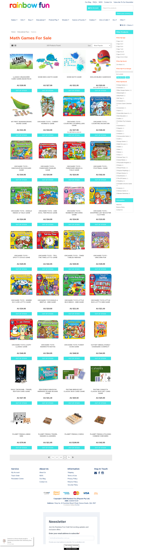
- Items (127, 25)
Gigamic (121, 128)
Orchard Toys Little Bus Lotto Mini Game (100, 301)
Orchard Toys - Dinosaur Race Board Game (21, 168)
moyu (120, 154)
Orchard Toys (123, 157)
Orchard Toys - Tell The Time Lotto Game (47, 256)
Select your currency (124, 13)
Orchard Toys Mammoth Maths (47, 346)
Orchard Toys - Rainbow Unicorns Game (74, 213)
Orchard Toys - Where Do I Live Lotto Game (21, 301)
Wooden (65, 20)
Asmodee (121, 87)
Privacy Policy (72, 479)
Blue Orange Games (125, 90)
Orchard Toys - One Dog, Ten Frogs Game (47, 212)
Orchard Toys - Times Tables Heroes (74, 256)
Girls (22, 20)
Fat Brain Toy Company (123, 122)
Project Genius (123, 173)
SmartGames (122, 176)
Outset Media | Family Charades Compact (100, 346)
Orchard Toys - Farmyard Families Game (47, 168)
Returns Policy (120, 207)
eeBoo (120, 118)
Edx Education (123, 116)
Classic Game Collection (124, 104)
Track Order (15, 475)
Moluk (120, 152)
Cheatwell (121, 101)
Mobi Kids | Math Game (48, 77)
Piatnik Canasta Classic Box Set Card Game (100, 391)
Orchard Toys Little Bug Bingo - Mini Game (74, 301)
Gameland (121, 125)
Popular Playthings (124, 170)
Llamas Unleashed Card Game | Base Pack (21, 78)
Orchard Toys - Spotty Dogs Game (21, 256)
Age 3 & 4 (120, 44)
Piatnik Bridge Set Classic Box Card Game (74, 390)
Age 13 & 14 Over (123, 57)
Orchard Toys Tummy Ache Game (74, 346)
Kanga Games (123, 141)
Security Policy (73, 485)
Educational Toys (23, 32)
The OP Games (123, 178)
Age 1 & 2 (120, 41)
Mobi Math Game (74, 77)
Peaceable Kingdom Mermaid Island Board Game (48, 391)
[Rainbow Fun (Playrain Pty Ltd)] (29, 5)
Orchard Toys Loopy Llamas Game (21, 346)
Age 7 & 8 (120, 49)
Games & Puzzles (78, 20)
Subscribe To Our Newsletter (123, 2)
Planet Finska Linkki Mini (21, 435)
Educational (40, 20)
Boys (30, 20)
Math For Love (123, 144)
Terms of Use (72, 475)
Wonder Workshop (124, 193)
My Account (15, 472)
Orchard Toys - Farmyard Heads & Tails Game (74, 168)
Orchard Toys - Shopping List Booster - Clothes (100, 213)
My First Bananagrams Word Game (21, 122)
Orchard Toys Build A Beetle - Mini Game (48, 301)
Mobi (120, 149)
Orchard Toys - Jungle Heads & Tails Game (21, 212)
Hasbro (121, 131)
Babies (13, 20)
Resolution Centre (17, 479)
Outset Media (122, 160)
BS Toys (121, 98)
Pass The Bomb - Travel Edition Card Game (21, 390)
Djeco (120, 110)
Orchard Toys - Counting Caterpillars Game (74, 123)
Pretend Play (53, 20)
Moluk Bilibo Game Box (100, 77)
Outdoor (92, 20)
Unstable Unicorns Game (124, 184)
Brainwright (122, 93)
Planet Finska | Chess (74, 434)
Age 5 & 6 (120, 46)
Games (33, 32)
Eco (114, 20)
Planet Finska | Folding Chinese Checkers (100, 435)
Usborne (121, 188)
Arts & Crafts (104, 20)
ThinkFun (121, 181)
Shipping (70, 472)
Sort (89, 45)
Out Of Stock (21, 90)
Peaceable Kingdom (124, 162)
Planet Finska (123, 168)
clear (127, 77)
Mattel (120, 146)
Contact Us (108, 2)
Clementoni (122, 108)
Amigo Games (123, 85)
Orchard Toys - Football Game (100, 167)
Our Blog (88, 2)
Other (122, 20)
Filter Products (122, 32)
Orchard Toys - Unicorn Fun (100, 256)
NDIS (100, 2)
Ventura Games (123, 191)
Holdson (121, 133)
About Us (119, 204)
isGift (120, 139)
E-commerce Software (69, 505)
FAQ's (95, 2)
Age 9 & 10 (121, 52)
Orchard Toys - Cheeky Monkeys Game (47, 122)
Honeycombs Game (124, 136)
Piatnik (120, 165)
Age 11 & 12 (121, 54)
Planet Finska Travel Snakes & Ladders (47, 435)
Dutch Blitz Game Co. (125, 113)
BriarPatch (121, 95)
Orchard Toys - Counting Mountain (100, 122)
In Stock (121, 64)
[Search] (131, 8)
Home (13, 32)
